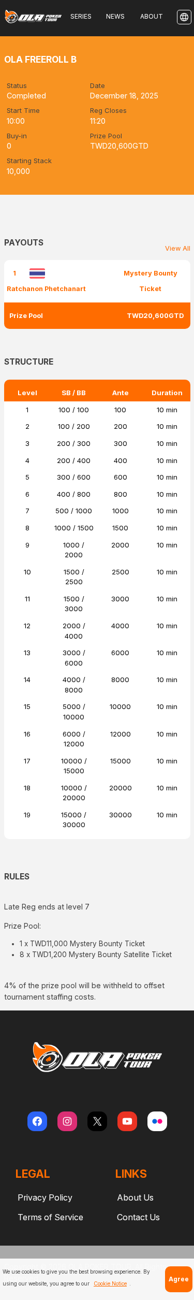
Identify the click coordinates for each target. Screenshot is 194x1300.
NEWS (115, 16)
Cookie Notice (110, 1283)
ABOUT (151, 16)
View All (177, 248)
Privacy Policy (45, 1197)
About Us (135, 1197)
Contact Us (138, 1217)
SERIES (81, 16)
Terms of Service (50, 1217)
